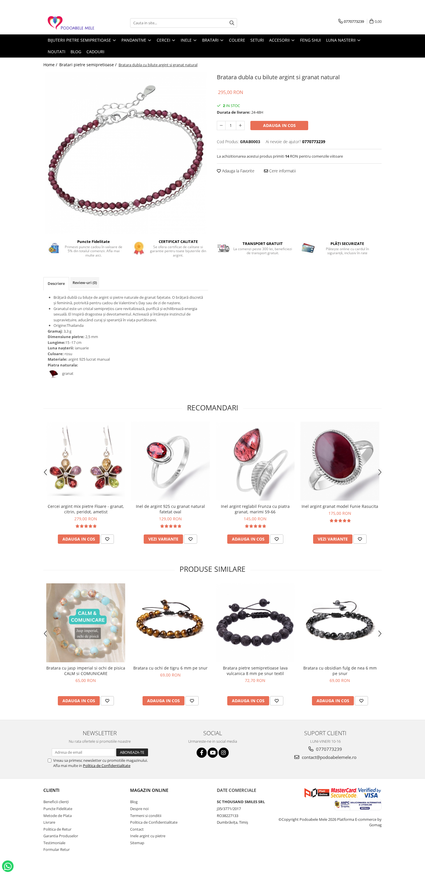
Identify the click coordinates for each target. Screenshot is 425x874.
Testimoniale (54, 842)
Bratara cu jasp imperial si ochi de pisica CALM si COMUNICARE (85, 670)
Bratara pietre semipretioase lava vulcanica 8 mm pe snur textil (255, 670)
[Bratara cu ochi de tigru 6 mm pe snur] (170, 622)
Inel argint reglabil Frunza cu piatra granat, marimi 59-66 (255, 509)
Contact (137, 829)
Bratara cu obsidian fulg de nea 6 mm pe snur (340, 670)
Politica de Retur (57, 829)
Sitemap (137, 842)
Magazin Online (149, 790)
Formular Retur (56, 849)
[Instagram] (224, 753)
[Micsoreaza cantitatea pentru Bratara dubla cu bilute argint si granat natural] (221, 125)
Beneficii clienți (56, 801)
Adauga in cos (279, 125)
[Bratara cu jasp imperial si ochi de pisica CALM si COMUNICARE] (85, 622)
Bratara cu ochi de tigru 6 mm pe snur (170, 668)
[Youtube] (213, 753)
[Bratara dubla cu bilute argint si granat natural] (125, 153)
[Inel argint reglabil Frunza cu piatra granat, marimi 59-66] (255, 461)
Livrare (49, 822)
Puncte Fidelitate (57, 808)
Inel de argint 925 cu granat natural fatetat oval (170, 509)
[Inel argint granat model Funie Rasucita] (339, 461)
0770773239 (328, 749)
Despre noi (139, 808)
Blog (134, 801)
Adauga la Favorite (237, 171)
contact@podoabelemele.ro (328, 757)
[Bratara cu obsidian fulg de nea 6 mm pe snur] (339, 622)
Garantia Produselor (60, 835)
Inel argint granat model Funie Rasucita (340, 506)
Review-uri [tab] (85, 282)
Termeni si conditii (145, 815)
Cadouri (95, 51)
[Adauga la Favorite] (107, 539)
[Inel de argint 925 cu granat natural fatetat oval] (170, 461)
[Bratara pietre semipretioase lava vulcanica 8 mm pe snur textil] (255, 622)
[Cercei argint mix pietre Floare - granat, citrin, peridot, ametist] (85, 461)
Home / (50, 64)
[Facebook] (202, 753)
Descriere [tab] (56, 283)
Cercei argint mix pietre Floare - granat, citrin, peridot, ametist (86, 509)
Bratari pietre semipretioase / (88, 64)
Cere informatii (282, 171)
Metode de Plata (57, 815)
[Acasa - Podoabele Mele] (72, 23)
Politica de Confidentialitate (106, 765)
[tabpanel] (125, 153)
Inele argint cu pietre (147, 835)
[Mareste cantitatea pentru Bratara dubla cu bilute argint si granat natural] (240, 125)
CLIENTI (51, 790)
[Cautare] (232, 23)
